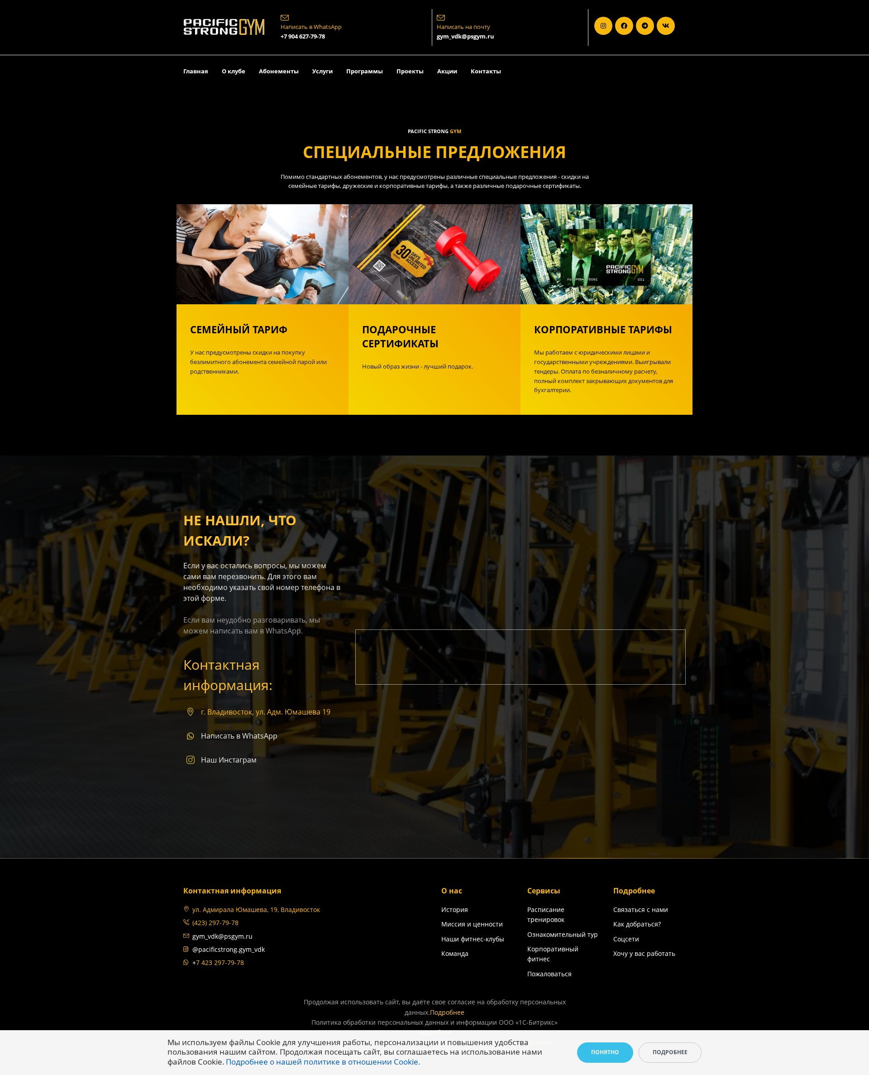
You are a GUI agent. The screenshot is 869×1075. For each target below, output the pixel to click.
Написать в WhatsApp (239, 736)
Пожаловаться (549, 973)
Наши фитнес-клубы (472, 939)
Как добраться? (637, 924)
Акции (447, 71)
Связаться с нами (640, 909)
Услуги (322, 71)
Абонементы (279, 71)
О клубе (233, 71)
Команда (454, 953)
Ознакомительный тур (562, 934)
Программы (364, 71)
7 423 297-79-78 (220, 962)
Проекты (410, 71)
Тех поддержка (621, 969)
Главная (195, 71)
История (454, 909)
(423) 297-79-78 (215, 922)
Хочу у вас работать (644, 953)
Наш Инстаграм (229, 760)
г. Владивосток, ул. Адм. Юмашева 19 (265, 712)
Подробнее (447, 1012)
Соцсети (626, 939)
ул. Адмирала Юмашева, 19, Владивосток (256, 909)
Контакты (486, 71)
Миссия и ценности (472, 924)
